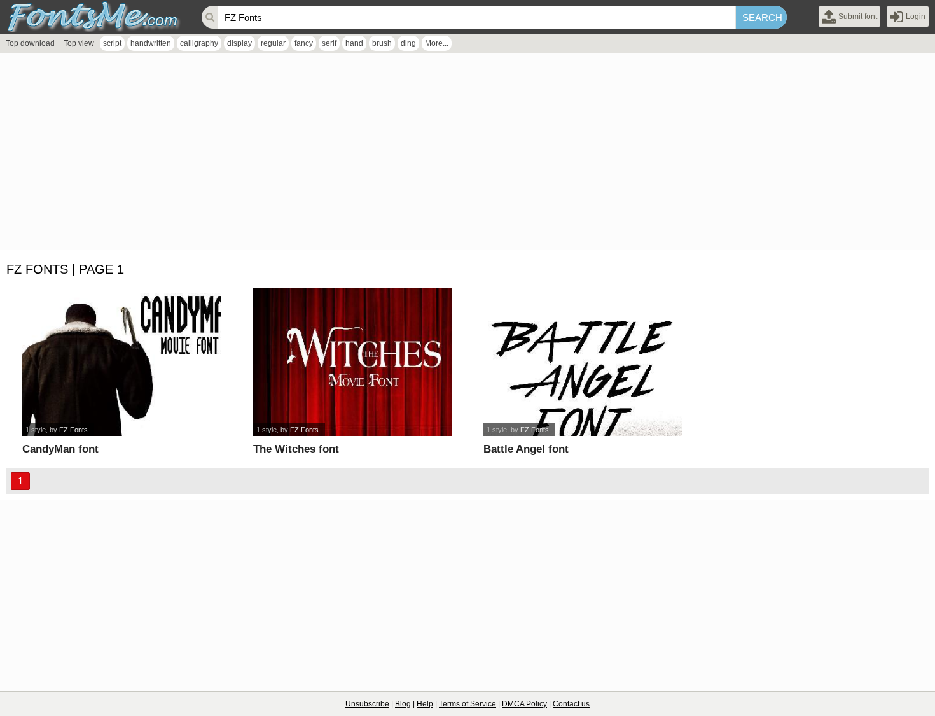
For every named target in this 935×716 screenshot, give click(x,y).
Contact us (571, 703)
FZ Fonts (73, 429)
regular (273, 43)
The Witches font (296, 449)
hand (354, 43)
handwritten (150, 43)
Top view (79, 43)
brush (382, 43)
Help (425, 703)
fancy (303, 43)
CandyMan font (60, 449)
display (239, 43)
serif (329, 43)
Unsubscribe (367, 703)
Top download (30, 43)
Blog (403, 703)
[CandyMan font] (121, 362)
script (112, 43)
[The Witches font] (352, 362)
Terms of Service (467, 703)
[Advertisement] (381, 155)
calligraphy (199, 43)
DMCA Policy (524, 703)
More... (436, 43)
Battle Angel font (526, 449)
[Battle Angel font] (582, 362)
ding (408, 43)
